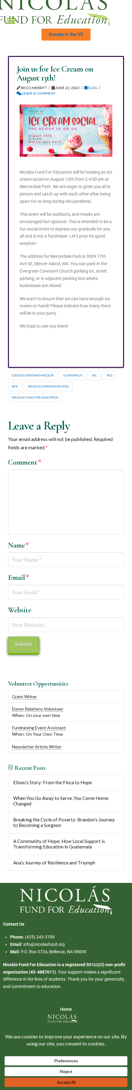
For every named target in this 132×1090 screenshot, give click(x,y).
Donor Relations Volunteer (37, 708)
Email (18, 577)
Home (66, 1009)
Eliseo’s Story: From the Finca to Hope (52, 782)
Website (19, 610)
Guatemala (73, 375)
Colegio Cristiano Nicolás (33, 375)
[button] (11, 21)
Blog (92, 87)
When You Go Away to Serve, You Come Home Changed (60, 801)
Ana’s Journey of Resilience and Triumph (54, 862)
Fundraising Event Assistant (39, 727)
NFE (15, 386)
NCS (109, 375)
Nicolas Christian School (48, 386)
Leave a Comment (38, 93)
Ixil (94, 375)
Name (18, 545)
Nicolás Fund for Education (35, 397)
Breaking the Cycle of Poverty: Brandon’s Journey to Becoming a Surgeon (64, 822)
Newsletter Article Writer (36, 746)
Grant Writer (24, 696)
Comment (24, 462)
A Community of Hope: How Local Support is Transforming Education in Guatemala (59, 844)
